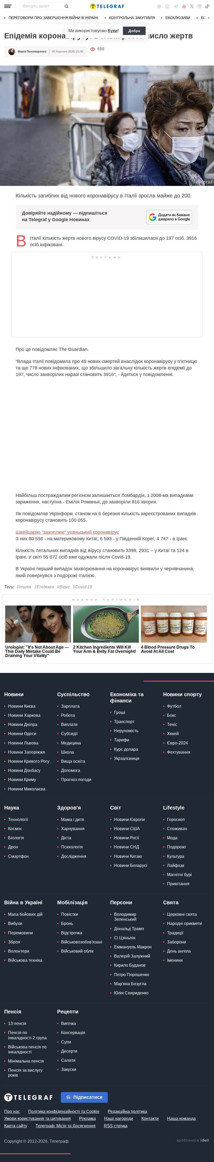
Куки (112, 30)
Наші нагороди (118, 1118)
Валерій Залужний (132, 956)
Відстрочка (71, 933)
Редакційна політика (127, 1111)
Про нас (12, 1111)
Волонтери (18, 951)
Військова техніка (25, 960)
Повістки (69, 914)
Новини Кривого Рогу (28, 761)
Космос (15, 828)
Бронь (67, 923)
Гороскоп (176, 819)
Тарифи (121, 740)
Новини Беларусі (130, 865)
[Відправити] (66, 6)
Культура (175, 856)
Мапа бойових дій (25, 914)
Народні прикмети (184, 923)
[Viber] (167, 6)
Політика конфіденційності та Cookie (63, 1111)
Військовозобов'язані (81, 942)
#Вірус (63, 587)
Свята (171, 902)
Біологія (16, 838)
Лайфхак (175, 865)
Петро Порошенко (131, 974)
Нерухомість (126, 731)
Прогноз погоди (76, 779)
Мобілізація (72, 902)
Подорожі (176, 847)
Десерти (69, 1051)
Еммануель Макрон (133, 947)
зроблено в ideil (193, 1140)
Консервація (73, 1032)
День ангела (179, 951)
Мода (172, 838)
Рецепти (67, 1011)
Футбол (174, 706)
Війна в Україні (23, 902)
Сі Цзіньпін (124, 938)
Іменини (175, 960)
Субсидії (69, 733)
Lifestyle (174, 808)
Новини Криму (22, 779)
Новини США (127, 828)
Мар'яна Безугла (130, 984)
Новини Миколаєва (26, 789)
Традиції (175, 933)
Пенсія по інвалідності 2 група (27, 1035)
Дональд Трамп (129, 928)
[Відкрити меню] (7, 6)
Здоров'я (69, 808)
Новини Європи (129, 819)
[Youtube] (184, 6)
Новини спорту (182, 694)
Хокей (173, 733)
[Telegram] (176, 6)
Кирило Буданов (130, 965)
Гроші (119, 712)
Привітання (178, 884)
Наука (11, 808)
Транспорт (124, 721)
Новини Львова (23, 743)
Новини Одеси (22, 733)
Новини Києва (21, 706)
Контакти (150, 1118)
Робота (68, 715)
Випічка (68, 1023)
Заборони (176, 942)
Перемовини (20, 933)
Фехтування (178, 752)
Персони (121, 902)
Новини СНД (126, 847)
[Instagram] (199, 6)
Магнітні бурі (179, 874)
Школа (67, 752)
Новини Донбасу (24, 770)
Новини (13, 694)
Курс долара (126, 749)
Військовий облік (77, 951)
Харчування (73, 828)
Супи (66, 1042)
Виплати (69, 724)
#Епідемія (44, 587)
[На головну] (107, 6)
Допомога (70, 770)
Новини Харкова (24, 715)
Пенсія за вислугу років (25, 1072)
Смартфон (18, 856)
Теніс (172, 724)
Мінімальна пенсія (26, 1061)
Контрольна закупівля (132, 18)
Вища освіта (73, 761)
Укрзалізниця (126, 758)
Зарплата (70, 706)
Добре (134, 31)
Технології (18, 819)
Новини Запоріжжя (26, 752)
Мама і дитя (72, 819)
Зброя (14, 942)
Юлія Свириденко (131, 993)
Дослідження (73, 856)
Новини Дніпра (22, 724)
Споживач (177, 828)
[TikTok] (207, 6)
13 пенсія (17, 1023)
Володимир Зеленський (125, 917)
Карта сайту (15, 1126)
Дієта (66, 838)
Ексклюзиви (177, 18)
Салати (68, 1060)
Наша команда (181, 1118)
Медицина (71, 743)
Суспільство (73, 694)
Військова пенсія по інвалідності (27, 1049)
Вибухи (15, 923)
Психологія (72, 847)
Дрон (13, 847)
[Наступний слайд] (209, 18)
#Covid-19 (82, 587)
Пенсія (12, 1011)
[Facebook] (159, 6)
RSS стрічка (115, 1126)
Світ (115, 808)
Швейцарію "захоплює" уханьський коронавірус (67, 532)
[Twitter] (191, 6)
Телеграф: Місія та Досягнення (65, 1126)
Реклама (87, 1118)
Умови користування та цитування (37, 1118)
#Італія (23, 587)
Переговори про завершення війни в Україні (53, 18)
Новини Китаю (128, 856)
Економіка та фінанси (127, 697)
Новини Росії (126, 838)
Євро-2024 (177, 743)
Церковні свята (182, 914)
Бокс (171, 715)
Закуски (68, 1069)
